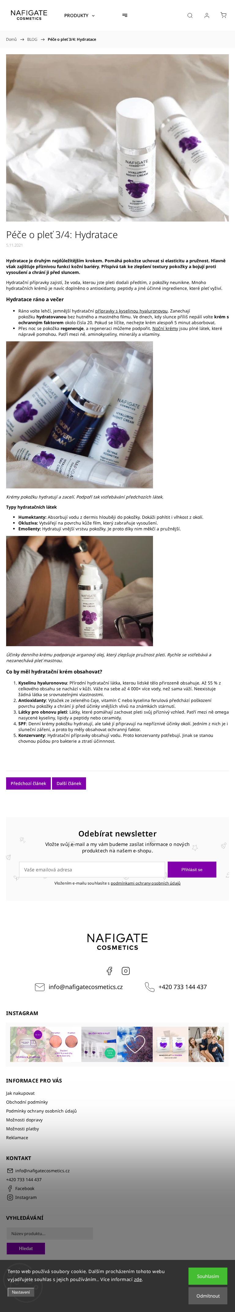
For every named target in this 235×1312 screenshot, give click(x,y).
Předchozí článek (28, 783)
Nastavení (21, 1292)
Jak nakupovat (20, 1093)
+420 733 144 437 (183, 987)
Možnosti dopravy (24, 1120)
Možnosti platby (22, 1129)
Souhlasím (208, 1276)
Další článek (69, 783)
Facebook (109, 971)
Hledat (26, 1248)
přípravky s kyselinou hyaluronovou (131, 311)
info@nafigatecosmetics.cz (86, 987)
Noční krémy (165, 328)
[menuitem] (79, 15)
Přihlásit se (192, 869)
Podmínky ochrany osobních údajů (41, 1111)
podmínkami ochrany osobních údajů (146, 883)
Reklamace (17, 1137)
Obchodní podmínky (27, 1102)
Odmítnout (208, 1296)
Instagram (125, 971)
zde (138, 1279)
